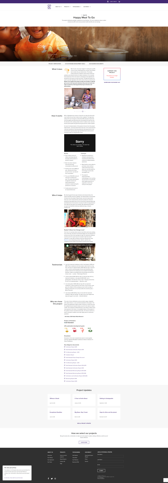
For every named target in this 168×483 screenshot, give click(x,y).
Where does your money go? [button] (112, 82)
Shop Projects (63, 459)
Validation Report (70, 355)
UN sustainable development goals (75, 64)
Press (86, 459)
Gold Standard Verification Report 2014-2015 (76, 365)
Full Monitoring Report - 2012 (72, 362)
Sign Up (115, 1)
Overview (50, 455)
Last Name (99, 459)
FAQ (61, 463)
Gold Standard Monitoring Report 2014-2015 (76, 370)
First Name (99, 454)
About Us (50, 452)
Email (98, 464)
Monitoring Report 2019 (71, 378)
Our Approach (51, 460)
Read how (66, 240)
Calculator (75, 457)
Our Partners (75, 460)
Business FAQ (76, 462)
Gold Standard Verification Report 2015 (75, 349)
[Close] (30, 466)
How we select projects (63, 456)
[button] (75, 111)
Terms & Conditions (100, 478)
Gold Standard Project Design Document (75, 357)
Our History (50, 457)
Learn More (64, 58)
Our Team (50, 462)
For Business (76, 452)
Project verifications (55, 64)
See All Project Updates (84, 423)
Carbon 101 (62, 461)
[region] (17, 473)
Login (111, 1)
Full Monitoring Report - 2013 (72, 352)
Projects (62, 452)
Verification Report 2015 (71, 347)
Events (86, 461)
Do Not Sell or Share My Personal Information (13, 477)
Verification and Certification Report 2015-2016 (76, 376)
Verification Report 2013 (71, 360)
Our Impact (88, 452)
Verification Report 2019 (71, 381)
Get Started (75, 455)
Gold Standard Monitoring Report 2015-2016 (76, 373)
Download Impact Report (89, 456)
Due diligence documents (96, 64)
